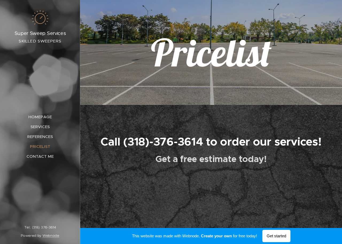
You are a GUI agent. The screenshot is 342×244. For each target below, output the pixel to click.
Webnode (50, 235)
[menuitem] (40, 117)
